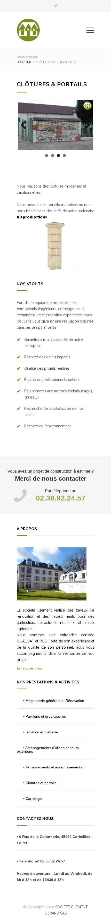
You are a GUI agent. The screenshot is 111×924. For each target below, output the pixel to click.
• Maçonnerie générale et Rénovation (53, 701)
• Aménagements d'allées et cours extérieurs (48, 749)
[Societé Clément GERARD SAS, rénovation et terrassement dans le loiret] (51, 30)
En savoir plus (29, 668)
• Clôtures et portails (39, 783)
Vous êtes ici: (27, 57)
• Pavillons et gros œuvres (44, 716)
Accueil (25, 62)
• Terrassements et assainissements (52, 767)
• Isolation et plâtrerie (40, 732)
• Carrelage (32, 798)
